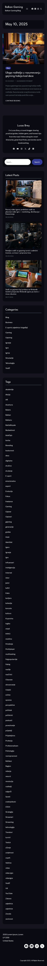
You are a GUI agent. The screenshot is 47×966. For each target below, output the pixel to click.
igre (6, 557)
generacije (9, 527)
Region (8, 766)
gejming (8, 522)
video (7, 868)
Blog (8, 68)
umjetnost (9, 852)
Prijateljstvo (10, 735)
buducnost (9, 450)
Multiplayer (10, 649)
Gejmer (8, 511)
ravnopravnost (11, 756)
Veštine (8, 863)
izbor (7, 578)
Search (37, 162)
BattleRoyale (10, 425)
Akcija (7, 394)
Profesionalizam (11, 746)
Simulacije (9, 358)
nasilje (7, 669)
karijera (8, 598)
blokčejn (8, 435)
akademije (9, 389)
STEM (7, 807)
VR (6, 888)
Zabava (8, 898)
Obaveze (8, 679)
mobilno (8, 639)
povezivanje (10, 725)
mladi (7, 629)
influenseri (9, 562)
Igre (7, 348)
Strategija (9, 812)
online (7, 695)
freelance (9, 501)
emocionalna (10, 481)
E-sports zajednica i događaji (16, 327)
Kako (7, 593)
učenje (8, 847)
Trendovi (8, 832)
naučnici (8, 674)
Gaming (8, 332)
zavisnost (9, 919)
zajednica (9, 903)
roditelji (8, 786)
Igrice (7, 353)
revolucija (9, 781)
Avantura (9, 405)
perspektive (10, 705)
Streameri (9, 817)
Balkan (8, 415)
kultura (8, 613)
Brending (9, 445)
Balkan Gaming (14, 7)
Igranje (8, 343)
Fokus (7, 496)
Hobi (7, 537)
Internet (8, 573)
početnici (9, 715)
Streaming (9, 822)
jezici (7, 583)
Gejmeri (8, 516)
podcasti (8, 720)
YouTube (8, 893)
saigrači (8, 791)
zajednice (9, 909)
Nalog (7, 664)
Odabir (8, 690)
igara (7, 547)
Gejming (8, 337)
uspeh (7, 858)
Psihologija (9, 751)
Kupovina (9, 618)
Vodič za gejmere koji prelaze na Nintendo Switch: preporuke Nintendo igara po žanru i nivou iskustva (22, 292)
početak (8, 710)
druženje (8, 471)
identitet (8, 542)
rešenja (8, 771)
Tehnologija (9, 363)
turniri (7, 837)
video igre (9, 873)
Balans (8, 410)
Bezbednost (10, 430)
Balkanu (8, 420)
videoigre (9, 878)
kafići (7, 588)
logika (7, 623)
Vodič (7, 368)
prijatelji (8, 730)
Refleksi (8, 761)
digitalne (8, 461)
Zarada (8, 914)
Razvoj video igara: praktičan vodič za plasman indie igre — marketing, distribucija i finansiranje (22, 212)
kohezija (8, 603)
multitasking (10, 654)
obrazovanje (10, 684)
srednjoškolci (10, 802)
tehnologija (9, 827)
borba (7, 440)
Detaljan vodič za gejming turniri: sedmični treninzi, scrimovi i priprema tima (21, 252)
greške (8, 532)
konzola (8, 608)
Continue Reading (12, 101)
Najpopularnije (11, 659)
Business (8, 322)
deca (7, 455)
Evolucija (9, 491)
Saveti (7, 797)
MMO (7, 634)
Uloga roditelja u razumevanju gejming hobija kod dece (22, 74)
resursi (8, 776)
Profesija (8, 741)
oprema (8, 700)
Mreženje (9, 644)
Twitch (8, 842)
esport (8, 486)
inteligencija (10, 567)
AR (6, 399)
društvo (8, 466)
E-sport (8, 476)
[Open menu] (27, 8)
